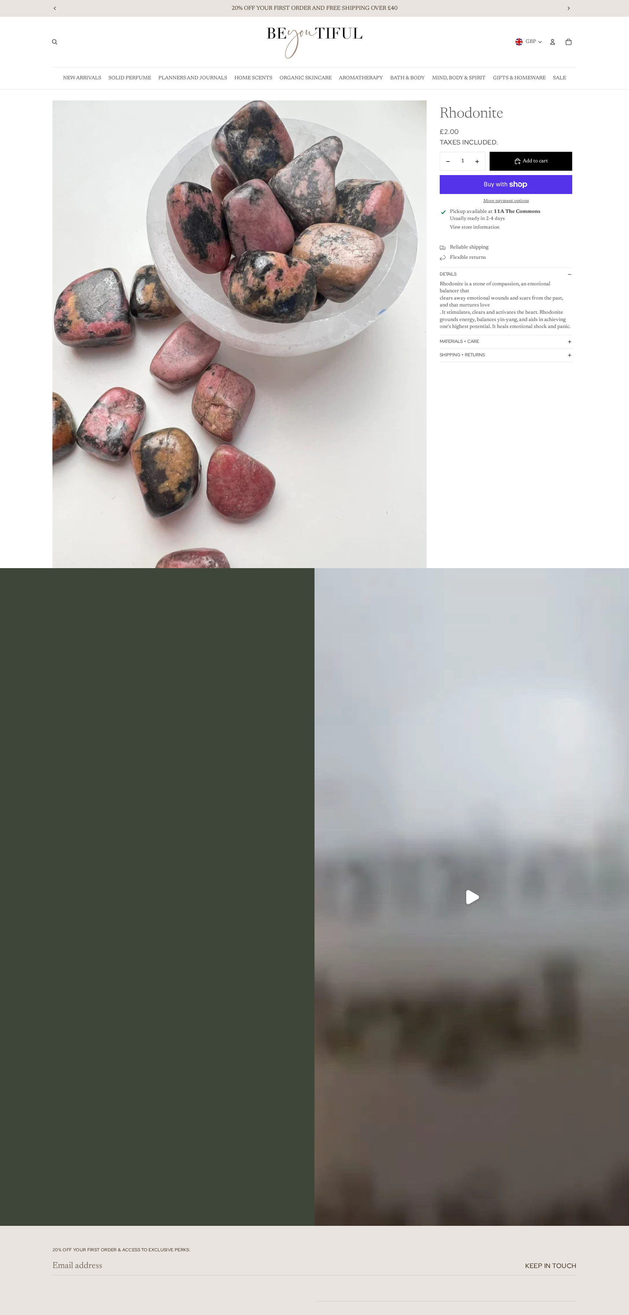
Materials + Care (459, 341)
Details (448, 274)
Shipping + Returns (462, 355)
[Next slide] (569, 8)
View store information (474, 227)
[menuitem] (82, 78)
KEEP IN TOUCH (551, 1265)
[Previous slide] (55, 8)
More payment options (506, 201)
